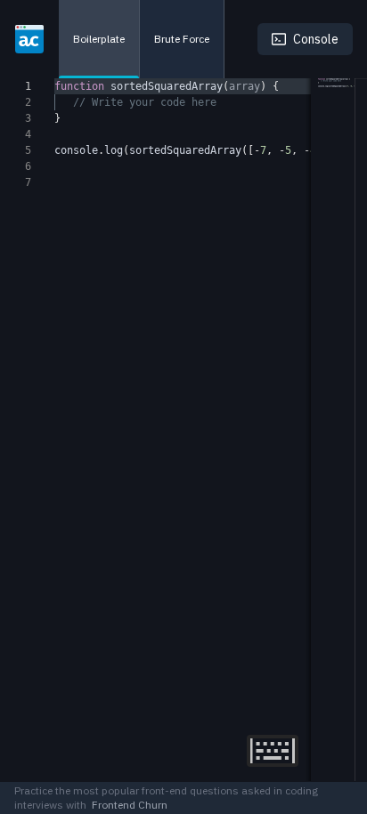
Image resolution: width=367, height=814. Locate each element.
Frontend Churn (126, 804)
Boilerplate (99, 38)
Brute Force (181, 38)
